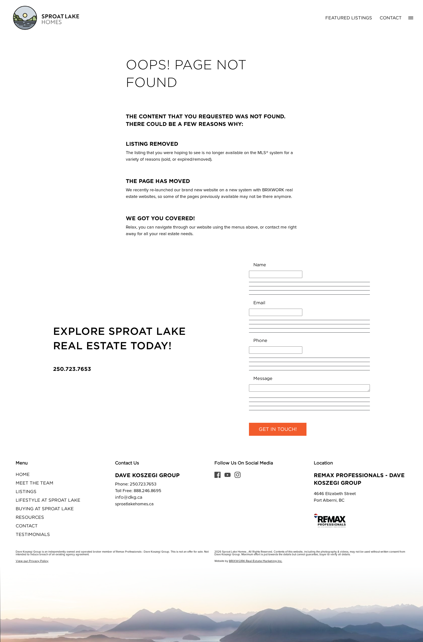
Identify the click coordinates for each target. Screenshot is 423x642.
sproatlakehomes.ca (134, 504)
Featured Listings (348, 18)
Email (259, 303)
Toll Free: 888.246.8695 (138, 491)
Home (23, 475)
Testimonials (33, 535)
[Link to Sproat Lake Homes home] (45, 18)
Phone (260, 341)
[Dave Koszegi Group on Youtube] (227, 475)
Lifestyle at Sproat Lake (48, 500)
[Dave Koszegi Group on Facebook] (217, 475)
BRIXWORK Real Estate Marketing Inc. (255, 561)
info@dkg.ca (128, 497)
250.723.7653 (72, 369)
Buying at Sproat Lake (45, 509)
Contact (391, 18)
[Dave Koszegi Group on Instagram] (238, 475)
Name (259, 265)
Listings (26, 492)
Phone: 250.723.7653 (135, 484)
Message (262, 379)
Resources (30, 518)
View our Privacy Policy (32, 561)
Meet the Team (34, 483)
